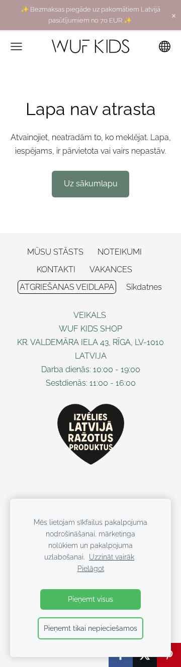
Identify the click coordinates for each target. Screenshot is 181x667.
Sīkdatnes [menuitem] (144, 287)
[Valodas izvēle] (164, 46)
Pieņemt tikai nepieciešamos (90, 628)
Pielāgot (90, 568)
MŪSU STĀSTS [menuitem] (55, 252)
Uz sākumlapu (91, 183)
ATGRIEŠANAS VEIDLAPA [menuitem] (67, 287)
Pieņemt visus (90, 599)
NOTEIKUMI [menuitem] (120, 252)
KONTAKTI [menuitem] (56, 269)
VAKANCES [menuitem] (110, 269)
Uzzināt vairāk (111, 556)
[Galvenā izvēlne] (16, 46)
